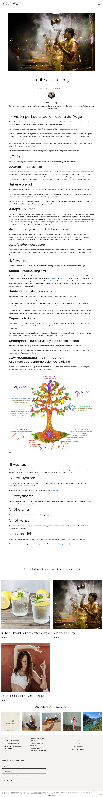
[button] (98, 3)
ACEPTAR (51, 795)
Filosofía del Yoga (61, 88)
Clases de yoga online (12, 740)
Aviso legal (77, 743)
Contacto (77, 740)
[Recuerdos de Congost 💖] (92, 721)
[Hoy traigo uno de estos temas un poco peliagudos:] (10, 721)
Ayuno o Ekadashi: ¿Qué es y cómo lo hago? (25, 633)
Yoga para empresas (13, 743)
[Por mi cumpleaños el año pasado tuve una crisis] (72, 721)
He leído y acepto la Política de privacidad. (17, 776)
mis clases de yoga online (59, 544)
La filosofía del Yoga (64, 633)
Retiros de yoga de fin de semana (37, 739)
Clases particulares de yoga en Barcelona (12, 747)
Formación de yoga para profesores (37, 744)
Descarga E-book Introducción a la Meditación (38, 749)
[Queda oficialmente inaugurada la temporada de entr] (51, 721)
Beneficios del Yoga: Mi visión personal (22, 696)
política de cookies (25, 793)
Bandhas (56, 491)
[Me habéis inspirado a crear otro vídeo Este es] (31, 721)
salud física (52, 278)
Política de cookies (77, 746)
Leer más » (4, 637)
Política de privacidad (77, 749)
